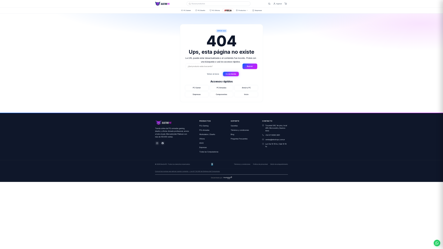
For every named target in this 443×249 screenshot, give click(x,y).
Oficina (202, 139)
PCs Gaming (203, 126)
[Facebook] (163, 143)
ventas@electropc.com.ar (275, 140)
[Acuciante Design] (227, 177)
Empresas (203, 147)
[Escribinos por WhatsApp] (437, 243)
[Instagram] (157, 143)
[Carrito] (285, 3)
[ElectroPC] (162, 3)
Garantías (234, 126)
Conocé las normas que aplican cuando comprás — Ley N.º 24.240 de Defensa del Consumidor (187, 171)
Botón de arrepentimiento (279, 164)
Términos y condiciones (240, 130)
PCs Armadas (204, 130)
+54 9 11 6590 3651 (272, 135)
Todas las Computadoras (208, 152)
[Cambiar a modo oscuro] (269, 3)
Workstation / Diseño (207, 134)
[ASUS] (227, 10)
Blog (232, 134)
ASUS (201, 143)
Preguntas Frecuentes (239, 139)
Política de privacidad (260, 164)
